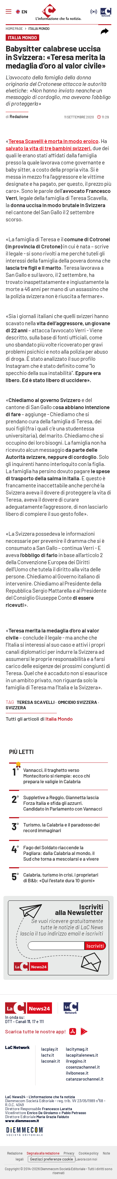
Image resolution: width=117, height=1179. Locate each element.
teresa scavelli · (37, 702)
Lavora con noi (86, 1159)
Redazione (14, 1153)
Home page (14, 28)
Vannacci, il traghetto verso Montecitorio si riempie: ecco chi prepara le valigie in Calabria (56, 775)
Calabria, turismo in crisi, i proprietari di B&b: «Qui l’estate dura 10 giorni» (60, 877)
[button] (104, 31)
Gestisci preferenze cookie (51, 1159)
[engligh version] (19, 11)
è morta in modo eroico (54, 141)
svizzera (16, 707)
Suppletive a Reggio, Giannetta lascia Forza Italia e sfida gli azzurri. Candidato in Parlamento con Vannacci (62, 802)
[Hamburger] (8, 12)
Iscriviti (95, 946)
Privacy (69, 1153)
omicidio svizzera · (78, 702)
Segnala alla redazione (43, 1153)
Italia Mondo (38, 28)
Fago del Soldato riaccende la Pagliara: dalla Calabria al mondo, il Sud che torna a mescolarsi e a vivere (61, 852)
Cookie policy (89, 1153)
